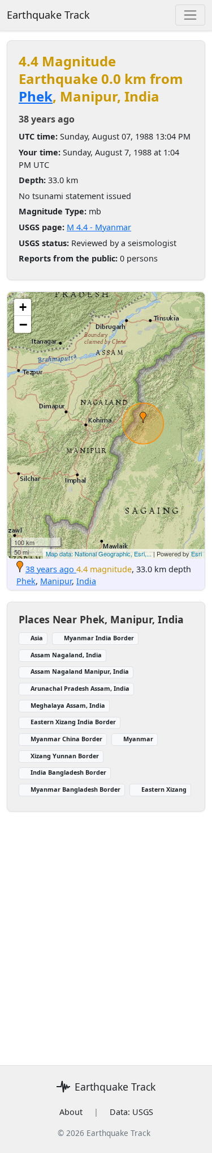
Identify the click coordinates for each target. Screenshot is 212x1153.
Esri (196, 553)
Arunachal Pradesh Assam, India (80, 688)
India (86, 581)
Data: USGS (131, 1111)
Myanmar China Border (66, 738)
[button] (143, 417)
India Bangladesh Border (68, 772)
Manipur (56, 581)
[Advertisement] (106, 948)
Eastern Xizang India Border (73, 721)
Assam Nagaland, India (66, 655)
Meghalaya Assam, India (68, 705)
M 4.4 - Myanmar (99, 227)
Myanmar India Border (99, 637)
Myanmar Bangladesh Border (75, 789)
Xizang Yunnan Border (65, 755)
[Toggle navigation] (190, 15)
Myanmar (138, 738)
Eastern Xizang (164, 789)
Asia (37, 637)
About (71, 1111)
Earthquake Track (48, 15)
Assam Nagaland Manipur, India (80, 671)
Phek (36, 96)
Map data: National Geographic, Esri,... (99, 553)
